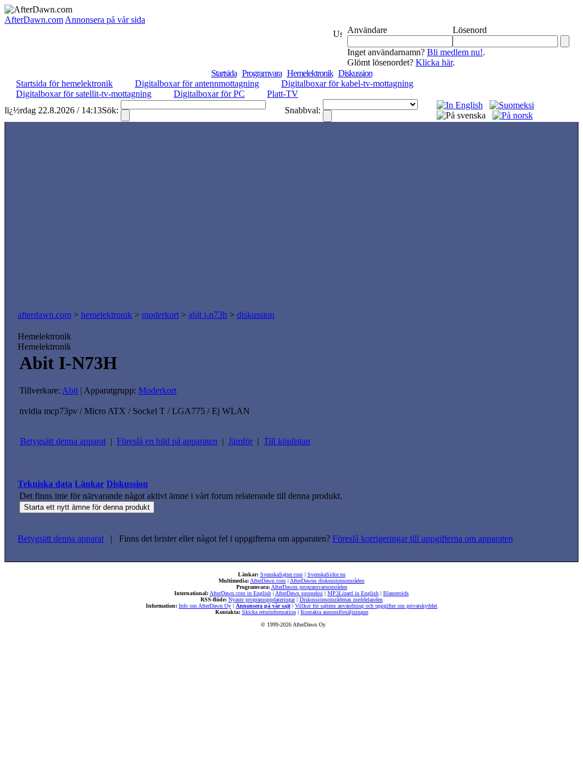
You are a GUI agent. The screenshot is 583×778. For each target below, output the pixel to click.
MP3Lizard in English (353, 593)
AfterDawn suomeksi (299, 593)
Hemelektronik (310, 73)
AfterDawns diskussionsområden (327, 581)
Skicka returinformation (269, 612)
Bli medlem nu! (455, 52)
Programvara (262, 73)
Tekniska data (45, 484)
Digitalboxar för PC (209, 94)
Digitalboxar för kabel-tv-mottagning (347, 83)
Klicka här (434, 62)
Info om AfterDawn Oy (205, 606)
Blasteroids (396, 593)
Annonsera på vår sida (105, 19)
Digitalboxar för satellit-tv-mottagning (83, 94)
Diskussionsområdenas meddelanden (341, 599)
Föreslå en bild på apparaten (167, 441)
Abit (70, 390)
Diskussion (355, 73)
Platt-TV (282, 94)
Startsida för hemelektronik (64, 83)
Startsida (224, 73)
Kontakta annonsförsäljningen (334, 612)
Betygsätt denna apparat (63, 441)
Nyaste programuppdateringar (261, 599)
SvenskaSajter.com (281, 574)
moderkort (160, 315)
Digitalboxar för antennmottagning (197, 83)
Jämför (240, 441)
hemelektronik (106, 315)
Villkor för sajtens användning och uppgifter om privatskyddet (366, 606)
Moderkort (157, 390)
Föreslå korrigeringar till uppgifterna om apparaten (422, 538)
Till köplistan (287, 441)
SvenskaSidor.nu (326, 574)
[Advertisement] (291, 218)
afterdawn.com (44, 315)
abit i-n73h (207, 315)
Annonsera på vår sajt (263, 606)
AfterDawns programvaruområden (309, 587)
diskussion (255, 315)
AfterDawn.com (34, 19)
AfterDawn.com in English (240, 593)
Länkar (89, 484)
